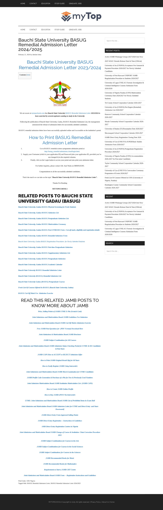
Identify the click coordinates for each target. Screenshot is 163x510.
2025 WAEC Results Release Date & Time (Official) (123, 61)
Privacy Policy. (96, 502)
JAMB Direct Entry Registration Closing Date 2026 (123, 137)
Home (112, 502)
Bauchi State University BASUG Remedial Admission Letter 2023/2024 (60, 64)
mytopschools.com (37, 113)
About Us (105, 502)
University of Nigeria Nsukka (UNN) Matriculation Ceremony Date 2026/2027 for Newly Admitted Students (123, 95)
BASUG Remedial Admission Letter (78, 113)
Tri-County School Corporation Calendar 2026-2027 (123, 103)
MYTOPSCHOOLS (81, 16)
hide (28, 75)
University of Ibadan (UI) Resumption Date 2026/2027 (124, 129)
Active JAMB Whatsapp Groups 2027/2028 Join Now (124, 57)
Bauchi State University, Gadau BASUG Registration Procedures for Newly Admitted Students (51, 241)
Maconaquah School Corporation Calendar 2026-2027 (124, 133)
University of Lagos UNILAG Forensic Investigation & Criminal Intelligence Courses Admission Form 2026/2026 (124, 85)
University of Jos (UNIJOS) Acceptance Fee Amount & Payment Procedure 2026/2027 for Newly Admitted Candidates (124, 68)
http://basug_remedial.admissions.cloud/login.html (61, 151)
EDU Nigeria (31, 481)
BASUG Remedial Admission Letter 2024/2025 (66, 483)
